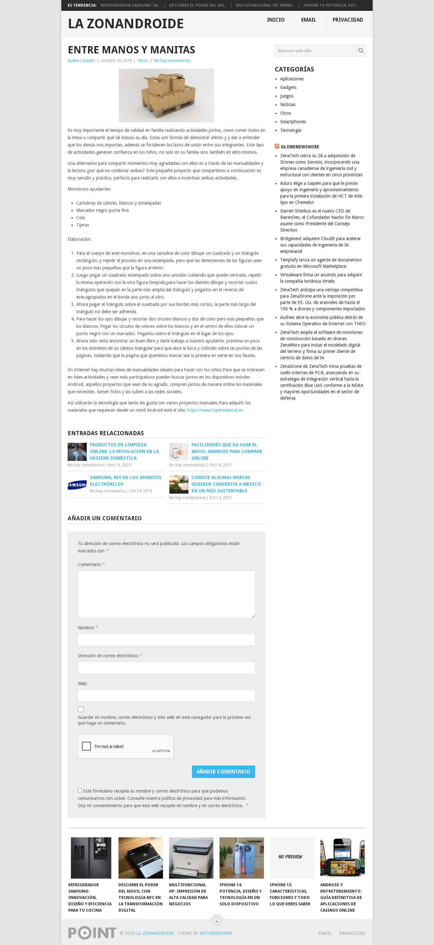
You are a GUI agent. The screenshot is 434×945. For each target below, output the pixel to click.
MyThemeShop (216, 933)
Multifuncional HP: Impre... (265, 5)
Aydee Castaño (81, 60)
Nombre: (88, 627)
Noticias (287, 104)
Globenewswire (300, 146)
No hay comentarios (172, 60)
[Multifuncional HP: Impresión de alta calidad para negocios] (191, 858)
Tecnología (290, 130)
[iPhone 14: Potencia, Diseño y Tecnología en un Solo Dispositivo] (242, 858)
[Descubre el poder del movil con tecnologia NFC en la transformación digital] (141, 858)
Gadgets (288, 87)
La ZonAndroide (126, 23)
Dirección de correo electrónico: (110, 655)
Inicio (276, 20)
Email (308, 20)
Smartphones (293, 121)
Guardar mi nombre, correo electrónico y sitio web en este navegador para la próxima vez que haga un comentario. (164, 720)
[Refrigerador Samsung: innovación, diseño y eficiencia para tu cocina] (90, 858)
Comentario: (91, 564)
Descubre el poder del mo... (198, 5)
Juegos (286, 95)
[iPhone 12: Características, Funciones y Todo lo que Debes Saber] (292, 858)
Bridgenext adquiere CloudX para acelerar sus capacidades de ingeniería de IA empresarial (320, 245)
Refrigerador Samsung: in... (130, 5)
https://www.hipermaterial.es (215, 410)
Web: (83, 683)
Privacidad (348, 20)
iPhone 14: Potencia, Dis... (330, 5)
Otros (143, 60)
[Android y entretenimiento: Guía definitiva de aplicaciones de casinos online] (342, 858)
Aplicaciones (292, 78)
